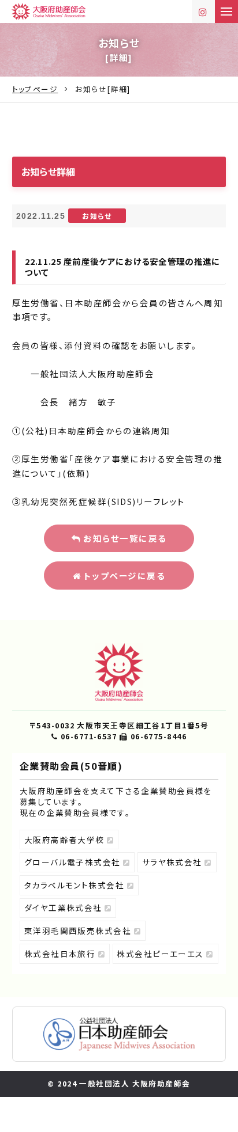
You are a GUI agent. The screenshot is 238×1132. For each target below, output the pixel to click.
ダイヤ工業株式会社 (64, 907)
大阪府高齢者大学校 (65, 839)
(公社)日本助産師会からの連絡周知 (95, 430)
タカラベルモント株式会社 (75, 885)
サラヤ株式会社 (173, 862)
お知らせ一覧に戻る (124, 538)
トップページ (35, 88)
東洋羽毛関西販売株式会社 (79, 930)
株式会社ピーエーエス (161, 953)
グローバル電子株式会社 (73, 862)
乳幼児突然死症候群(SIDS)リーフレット (103, 501)
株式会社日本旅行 (61, 953)
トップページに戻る (123, 575)
